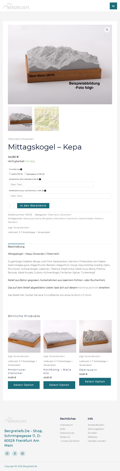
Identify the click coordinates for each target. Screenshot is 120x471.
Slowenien (27, 139)
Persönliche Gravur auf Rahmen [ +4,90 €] (26, 191)
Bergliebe (47, 218)
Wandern (13, 222)
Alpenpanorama (32, 218)
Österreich (14, 139)
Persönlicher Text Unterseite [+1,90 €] (24, 179)
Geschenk (72, 218)
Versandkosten (21, 227)
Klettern (98, 218)
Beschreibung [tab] (16, 246)
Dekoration (60, 218)
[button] (107, 29)
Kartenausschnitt (88, 287)
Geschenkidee (85, 218)
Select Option (24, 385)
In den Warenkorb (33, 205)
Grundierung (14, 169)
